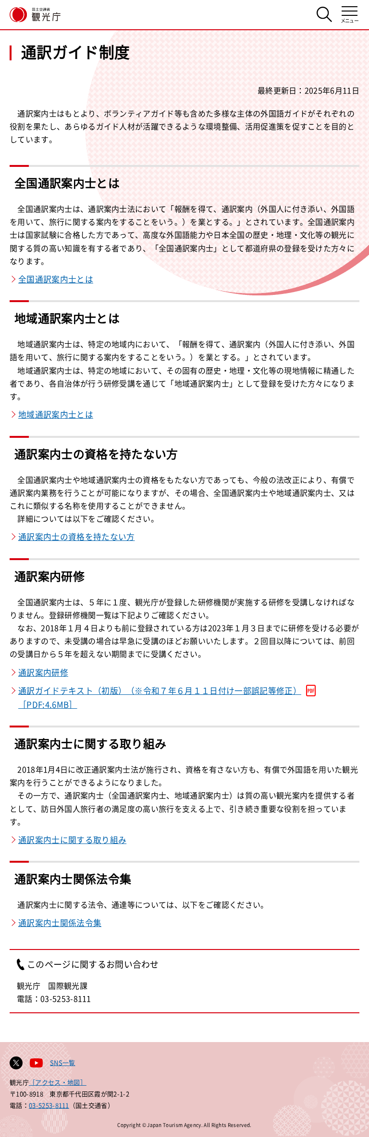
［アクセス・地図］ (57, 1082)
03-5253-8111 (49, 1105)
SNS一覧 (62, 1062)
